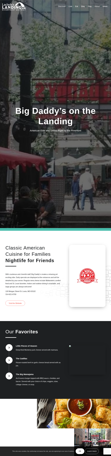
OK (80, 451)
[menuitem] (62, 6)
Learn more (92, 451)
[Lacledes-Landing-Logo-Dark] (14, 6)
